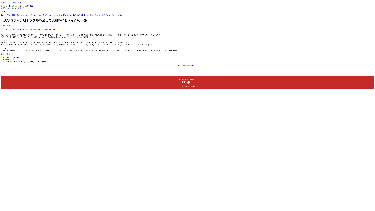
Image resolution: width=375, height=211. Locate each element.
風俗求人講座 (9, 59)
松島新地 (48, 29)
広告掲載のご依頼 (96, 15)
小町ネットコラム (116, 15)
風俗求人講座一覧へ (8, 54)
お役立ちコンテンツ (22, 15)
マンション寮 (22, 29)
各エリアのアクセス (50, 15)
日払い (40, 29)
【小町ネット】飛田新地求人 (15, 57)
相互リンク (86, 15)
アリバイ (13, 29)
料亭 (35, 29)
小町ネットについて (36, 15)
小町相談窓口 (77, 15)
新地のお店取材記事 (8, 15)
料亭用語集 (106, 15)
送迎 (53, 29)
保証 (30, 29)
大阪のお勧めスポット (65, 15)
